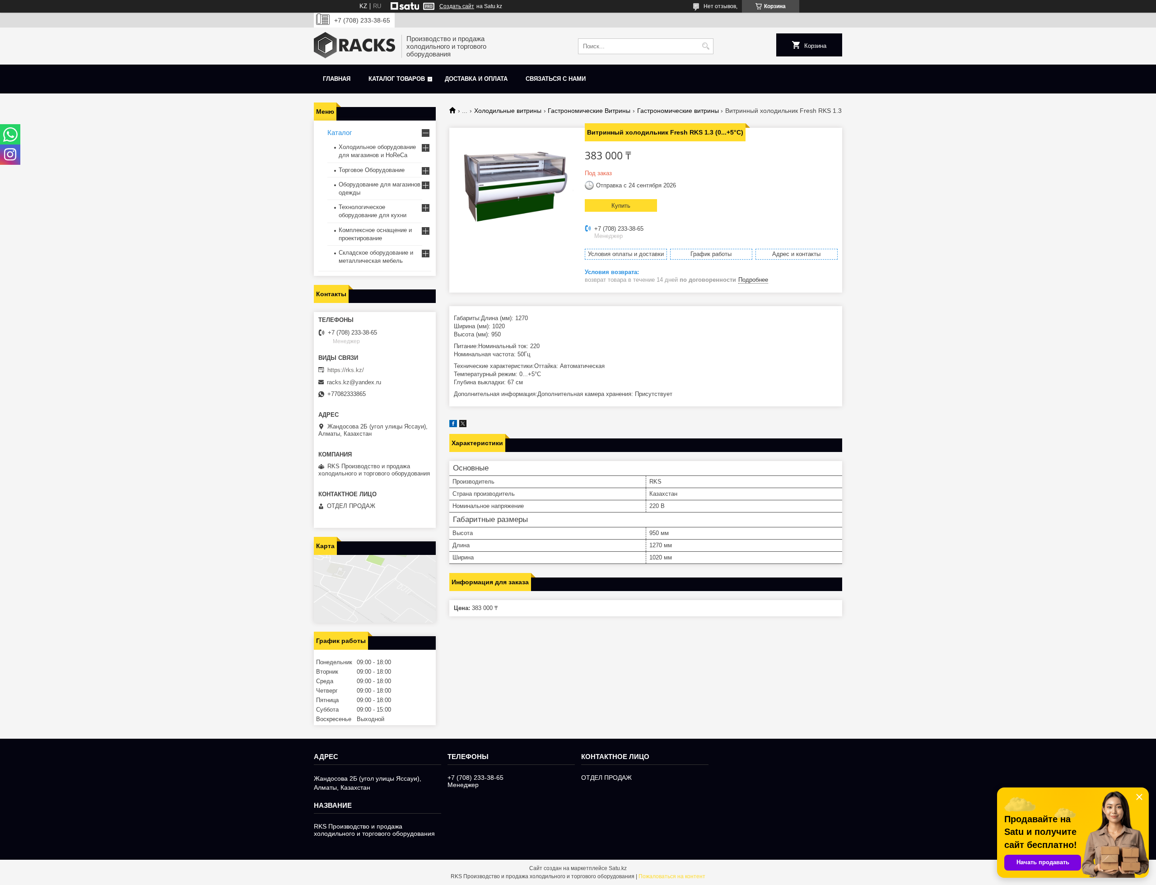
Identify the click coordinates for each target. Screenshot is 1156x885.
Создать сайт (456, 6)
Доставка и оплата (476, 78)
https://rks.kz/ (345, 370)
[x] (462, 425)
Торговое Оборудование (372, 170)
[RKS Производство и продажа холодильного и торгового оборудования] (354, 46)
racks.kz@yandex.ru (354, 382)
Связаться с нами (556, 78)
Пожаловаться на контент (672, 876)
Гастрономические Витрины (589, 110)
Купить (620, 205)
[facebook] (453, 425)
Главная (336, 78)
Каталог (339, 132)
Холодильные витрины (507, 110)
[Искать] (705, 46)
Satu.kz (618, 868)
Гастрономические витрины (678, 110)
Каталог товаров (396, 78)
